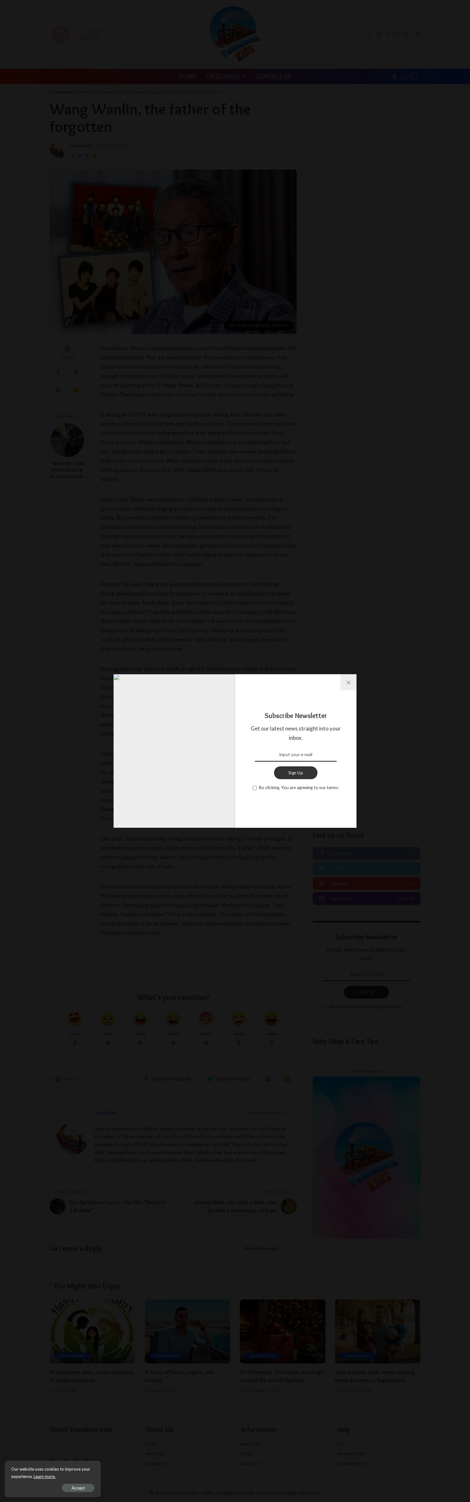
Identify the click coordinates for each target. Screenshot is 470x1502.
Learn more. (45, 1476)
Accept (78, 1487)
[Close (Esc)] (348, 682)
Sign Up (295, 772)
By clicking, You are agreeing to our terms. (299, 787)
